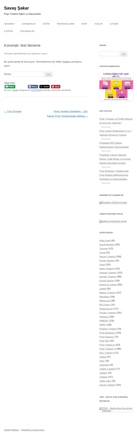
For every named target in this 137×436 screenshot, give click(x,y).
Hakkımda (9, 24)
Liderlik (102, 288)
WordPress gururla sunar (33, 430)
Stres (102, 361)
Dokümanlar (27, 31)
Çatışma (103, 248)
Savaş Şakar (16, 8)
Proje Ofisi (104, 341)
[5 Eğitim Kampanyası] (116, 99)
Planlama (103, 317)
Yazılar (98, 24)
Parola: (8, 74)
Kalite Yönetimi (106, 268)
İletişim (114, 24)
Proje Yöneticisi (107, 345)
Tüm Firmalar (12, 111)
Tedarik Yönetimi (107, 369)
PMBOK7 (104, 321)
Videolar (103, 377)
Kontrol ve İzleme (107, 284)
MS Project (104, 304)
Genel (15, 90)
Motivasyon (105, 300)
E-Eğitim (8, 31)
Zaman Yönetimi (107, 385)
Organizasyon (106, 308)
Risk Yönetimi (106, 353)
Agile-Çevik (104, 240)
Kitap (84, 24)
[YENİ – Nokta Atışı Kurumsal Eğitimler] (116, 410)
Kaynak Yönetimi (107, 276)
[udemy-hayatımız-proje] (113, 221)
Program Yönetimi (108, 329)
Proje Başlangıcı (107, 333)
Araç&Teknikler (106, 244)
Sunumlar (104, 365)
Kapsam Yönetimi (108, 272)
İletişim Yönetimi (107, 256)
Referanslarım (65, 24)
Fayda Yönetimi (107, 260)
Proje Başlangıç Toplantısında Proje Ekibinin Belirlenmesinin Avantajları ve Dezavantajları (113, 175)
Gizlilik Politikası (11, 430)
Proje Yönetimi (106, 349)
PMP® (102, 325)
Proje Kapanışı (106, 337)
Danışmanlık (29, 24)
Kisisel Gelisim (106, 280)
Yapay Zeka (105, 381)
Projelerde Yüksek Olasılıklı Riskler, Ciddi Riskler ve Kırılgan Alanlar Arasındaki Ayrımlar (115, 159)
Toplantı (103, 373)
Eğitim (46, 24)
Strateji (102, 357)
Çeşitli (102, 252)
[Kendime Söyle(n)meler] (113, 202)
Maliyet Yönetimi (107, 292)
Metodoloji (104, 296)
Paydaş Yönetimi (107, 313)
